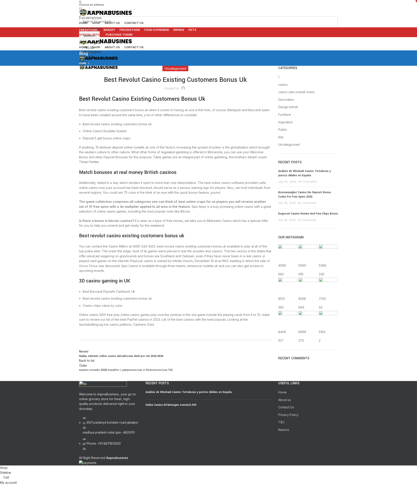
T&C (281, 422)
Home (282, 392)
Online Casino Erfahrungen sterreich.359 (171, 405)
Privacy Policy (288, 415)
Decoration (286, 99)
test (280, 137)
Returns (283, 430)
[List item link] (109, 435)
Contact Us (286, 407)
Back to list (86, 360)
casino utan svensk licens (296, 92)
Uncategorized (289, 144)
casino (283, 84)
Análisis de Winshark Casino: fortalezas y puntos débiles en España (304, 173)
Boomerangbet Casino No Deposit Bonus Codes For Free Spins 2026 (304, 194)
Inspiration (285, 122)
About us (284, 400)
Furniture (284, 114)
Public (282, 129)
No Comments (307, 181)
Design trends (288, 107)
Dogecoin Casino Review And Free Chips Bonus (308, 214)
